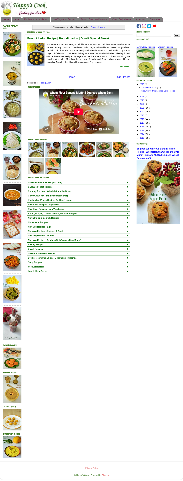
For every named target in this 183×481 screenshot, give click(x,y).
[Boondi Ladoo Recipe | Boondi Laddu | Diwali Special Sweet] (35, 65)
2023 (142, 100)
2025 (142, 84)
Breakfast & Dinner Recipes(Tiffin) (45, 182)
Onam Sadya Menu (121, 19)
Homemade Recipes (38, 222)
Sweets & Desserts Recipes (41, 253)
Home (16, 19)
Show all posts (98, 27)
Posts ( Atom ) (46, 83)
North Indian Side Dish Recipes (43, 218)
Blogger (105, 475)
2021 (142, 108)
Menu (6, 19)
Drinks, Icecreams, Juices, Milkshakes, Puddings (52, 258)
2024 (142, 97)
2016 (142, 127)
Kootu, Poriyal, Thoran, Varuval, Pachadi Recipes (52, 213)
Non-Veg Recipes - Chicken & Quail (45, 231)
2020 (142, 112)
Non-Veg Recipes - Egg (39, 227)
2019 (142, 115)
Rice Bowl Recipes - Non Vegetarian (46, 209)
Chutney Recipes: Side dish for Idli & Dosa (49, 191)
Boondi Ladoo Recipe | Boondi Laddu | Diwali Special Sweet (68, 38)
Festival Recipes (36, 266)
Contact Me (155, 19)
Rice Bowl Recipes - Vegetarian (43, 204)
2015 (142, 130)
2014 (142, 134)
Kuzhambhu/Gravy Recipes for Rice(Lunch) (49, 200)
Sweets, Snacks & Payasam (93, 19)
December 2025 (149, 87)
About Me (140, 19)
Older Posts (123, 76)
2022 (142, 104)
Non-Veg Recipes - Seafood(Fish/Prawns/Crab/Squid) (54, 240)
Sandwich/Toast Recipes (40, 187)
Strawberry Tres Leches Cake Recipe (158, 91)
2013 (142, 138)
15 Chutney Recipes (146, 47)
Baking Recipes (36, 244)
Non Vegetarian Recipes (64, 19)
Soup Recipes (35, 262)
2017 (142, 123)
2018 (142, 119)
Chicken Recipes (165, 47)
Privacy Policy (91, 468)
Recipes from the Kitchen (36, 19)
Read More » (124, 66)
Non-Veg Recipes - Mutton (41, 235)
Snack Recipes (35, 249)
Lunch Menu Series (37, 271)
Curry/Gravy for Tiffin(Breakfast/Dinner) (48, 195)
